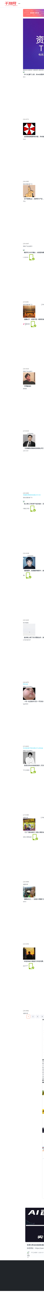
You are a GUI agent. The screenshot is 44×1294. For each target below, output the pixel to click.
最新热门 (30, 70)
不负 (24, 201)
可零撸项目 (27, 386)
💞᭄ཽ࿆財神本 (26, 324)
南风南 (25, 388)
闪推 (25, 122)
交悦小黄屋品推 (27, 837)
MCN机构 (25, 622)
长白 (24, 77)
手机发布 (30, 433)
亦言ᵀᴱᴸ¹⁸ (25, 966)
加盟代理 (25, 817)
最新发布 (25, 70)
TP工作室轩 (26, 770)
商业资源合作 (37, 184)
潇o (24, 575)
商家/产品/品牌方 (27, 246)
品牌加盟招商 (32, 817)
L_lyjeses (25, 257)
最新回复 (41, 70)
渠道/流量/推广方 (27, 184)
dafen (24, 901)
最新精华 (36, 70)
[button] (13, 3)
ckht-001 (25, 451)
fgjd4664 (25, 704)
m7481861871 (27, 640)
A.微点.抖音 (26, 508)
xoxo (24, 139)
